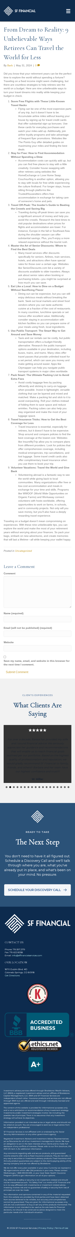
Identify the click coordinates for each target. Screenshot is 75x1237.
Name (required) (13, 613)
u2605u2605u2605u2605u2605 (6, 787)
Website (9, 642)
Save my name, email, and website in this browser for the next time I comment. (37, 662)
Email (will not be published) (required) (28, 627)
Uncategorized (23, 550)
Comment (9, 573)
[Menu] (68, 11)
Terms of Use (61, 1228)
